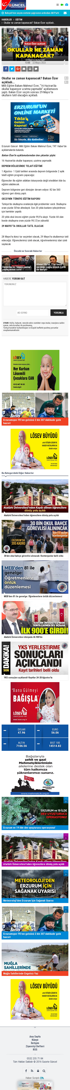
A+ (66, 78)
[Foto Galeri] (66, 5)
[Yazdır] (30, 68)
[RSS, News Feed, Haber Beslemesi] (32, 1071)
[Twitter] (11, 68)
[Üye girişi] (38, 1071)
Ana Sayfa (35, 1036)
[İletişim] (65, 13)
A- (66, 82)
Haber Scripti (32, 1077)
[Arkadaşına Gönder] (24, 68)
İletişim (35, 1043)
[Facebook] (5, 68)
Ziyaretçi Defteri (35, 1046)
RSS (35, 1049)
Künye (35, 1039)
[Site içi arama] (44, 1071)
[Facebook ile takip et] (26, 1071)
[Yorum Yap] (36, 68)
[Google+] (18, 68)
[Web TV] (62, 5)
